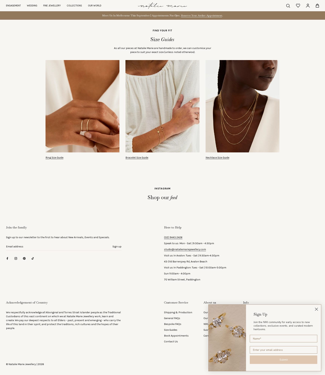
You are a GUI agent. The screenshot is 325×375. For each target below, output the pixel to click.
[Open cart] (317, 6)
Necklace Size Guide (217, 157)
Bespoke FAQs (172, 324)
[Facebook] (7, 258)
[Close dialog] (316, 309)
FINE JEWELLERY (52, 5)
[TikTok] (32, 258)
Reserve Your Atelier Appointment (201, 15)
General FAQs (172, 318)
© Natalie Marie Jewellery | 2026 (25, 364)
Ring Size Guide (54, 157)
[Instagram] (15, 258)
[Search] (288, 6)
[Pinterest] (24, 258)
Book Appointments (176, 335)
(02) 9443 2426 (173, 237)
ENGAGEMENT (13, 5)
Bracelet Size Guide (136, 157)
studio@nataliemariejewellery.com (185, 249)
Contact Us (171, 341)
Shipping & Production (178, 312)
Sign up (116, 246)
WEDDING (32, 5)
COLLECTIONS (74, 5)
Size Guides (170, 329)
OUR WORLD (94, 5)
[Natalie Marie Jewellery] (162, 5)
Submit (283, 359)
